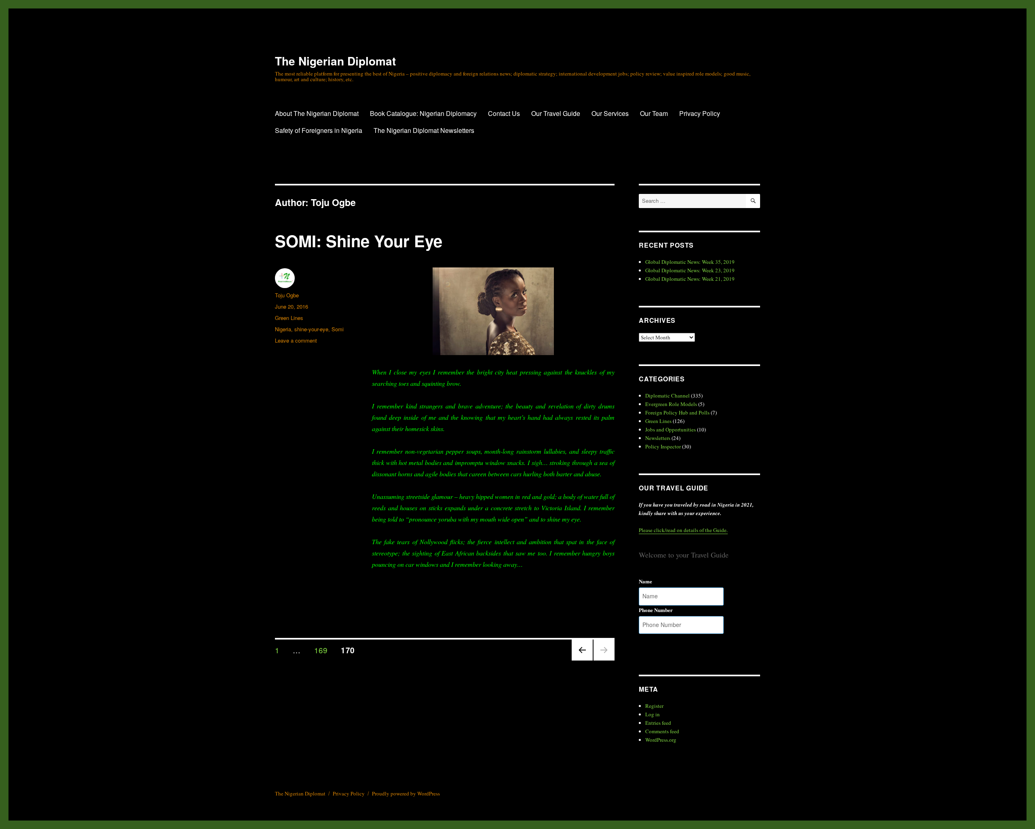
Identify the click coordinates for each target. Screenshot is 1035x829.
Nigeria (283, 329)
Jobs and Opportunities (670, 429)
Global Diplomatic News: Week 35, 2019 (690, 261)
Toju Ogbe (287, 295)
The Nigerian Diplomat (335, 61)
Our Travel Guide (555, 113)
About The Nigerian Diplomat (317, 113)
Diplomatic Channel (667, 395)
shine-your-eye (311, 329)
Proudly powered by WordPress (406, 793)
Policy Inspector (663, 446)
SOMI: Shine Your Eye (358, 240)
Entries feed (658, 722)
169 (324, 649)
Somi (338, 329)
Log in (652, 714)
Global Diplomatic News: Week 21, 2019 (690, 278)
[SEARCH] (753, 201)
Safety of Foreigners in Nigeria (318, 130)
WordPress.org (660, 739)
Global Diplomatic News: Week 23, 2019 (690, 270)
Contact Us (504, 113)
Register (654, 705)
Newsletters (657, 438)
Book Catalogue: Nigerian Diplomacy (423, 113)
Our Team (654, 113)
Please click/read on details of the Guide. (683, 530)
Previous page (582, 660)
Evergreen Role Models (671, 404)
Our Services (610, 113)
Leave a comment (296, 340)
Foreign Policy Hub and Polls (677, 412)
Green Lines (289, 318)
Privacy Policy (699, 113)
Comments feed (662, 731)
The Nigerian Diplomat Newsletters (424, 130)
